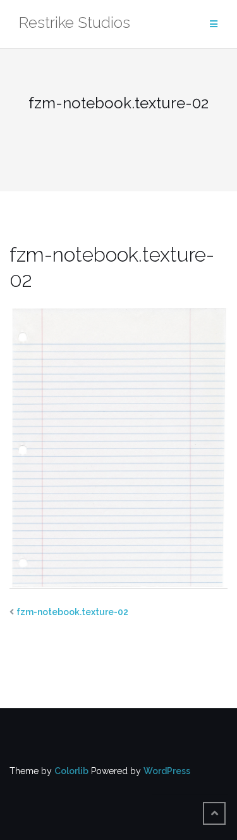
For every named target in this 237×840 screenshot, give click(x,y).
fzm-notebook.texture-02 (72, 612)
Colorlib (71, 771)
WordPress (166, 771)
